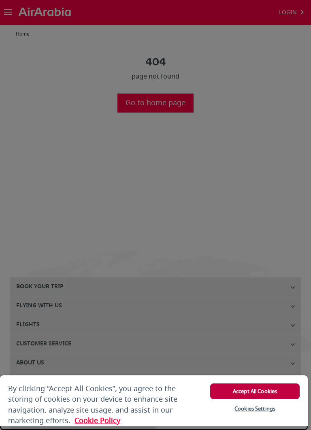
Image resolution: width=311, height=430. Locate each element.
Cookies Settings (254, 409)
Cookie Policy (97, 420)
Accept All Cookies (255, 391)
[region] (154, 402)
